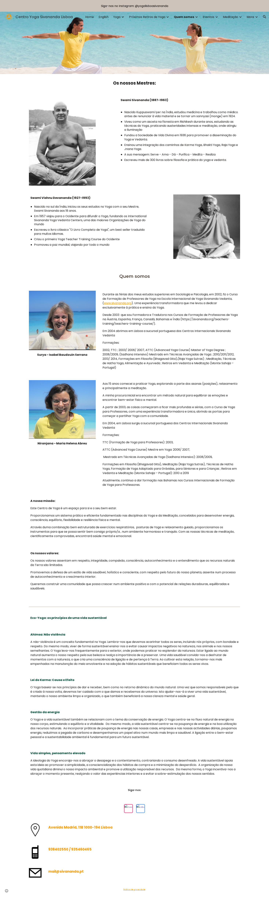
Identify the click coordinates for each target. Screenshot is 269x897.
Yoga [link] (116, 17)
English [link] (104, 17)
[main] (134, 83)
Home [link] (89, 17)
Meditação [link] (230, 17)
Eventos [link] (208, 17)
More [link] (250, 17)
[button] (264, 16)
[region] (134, 6)
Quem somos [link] (184, 17)
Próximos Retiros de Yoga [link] (147, 17)
